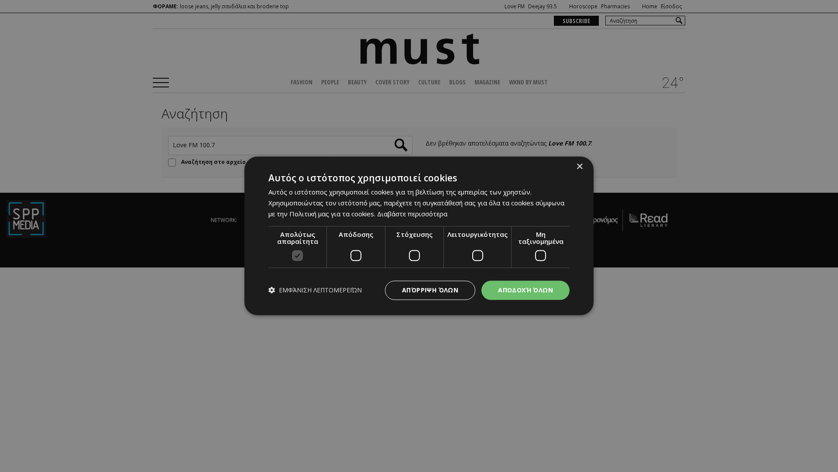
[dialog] (419, 235)
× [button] (579, 166)
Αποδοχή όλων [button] (525, 290)
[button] (315, 290)
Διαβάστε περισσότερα (412, 213)
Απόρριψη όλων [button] (430, 290)
